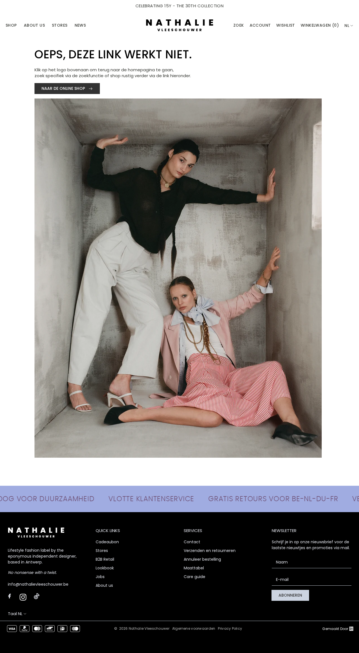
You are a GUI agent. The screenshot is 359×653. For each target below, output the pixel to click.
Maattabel (194, 568)
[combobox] (348, 26)
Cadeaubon (107, 542)
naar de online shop (64, 88)
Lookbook (105, 568)
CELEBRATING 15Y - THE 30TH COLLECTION (179, 6)
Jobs (100, 576)
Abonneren (290, 595)
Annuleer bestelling (202, 559)
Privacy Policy (230, 628)
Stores (102, 550)
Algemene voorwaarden (193, 628)
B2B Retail (105, 559)
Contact (192, 542)
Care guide (194, 576)
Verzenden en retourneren (210, 550)
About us (104, 585)
